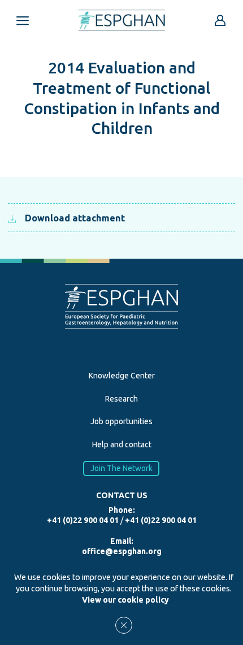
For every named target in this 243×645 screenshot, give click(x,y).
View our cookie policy (125, 599)
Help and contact (121, 444)
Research (121, 398)
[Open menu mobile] (22, 20)
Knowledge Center (122, 375)
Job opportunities (121, 421)
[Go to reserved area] (220, 20)
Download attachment (75, 218)
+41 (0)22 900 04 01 (83, 520)
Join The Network (121, 468)
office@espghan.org (122, 551)
